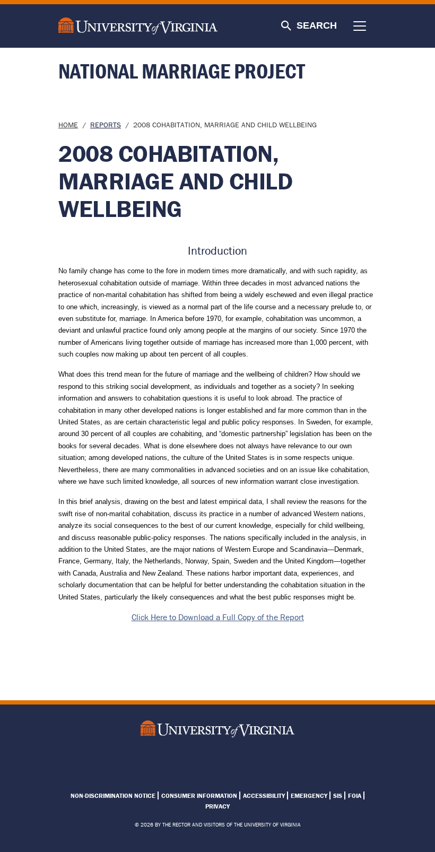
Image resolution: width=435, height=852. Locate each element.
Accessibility (264, 795)
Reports (105, 124)
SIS (337, 795)
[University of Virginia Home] (143, 26)
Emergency (309, 795)
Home (68, 124)
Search (317, 25)
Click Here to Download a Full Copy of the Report (218, 617)
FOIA (354, 795)
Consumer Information (199, 795)
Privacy (217, 806)
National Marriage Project (181, 71)
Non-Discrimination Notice (113, 795)
